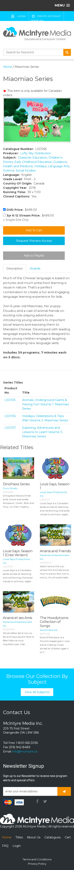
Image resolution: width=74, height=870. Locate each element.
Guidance (60, 162)
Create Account (49, 16)
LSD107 (10, 428)
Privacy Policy (37, 863)
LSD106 (10, 416)
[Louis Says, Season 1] (55, 468)
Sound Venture (48, 629)
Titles (19, 837)
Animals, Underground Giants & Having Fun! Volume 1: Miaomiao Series (45, 404)
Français (37, 20)
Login (21, 16)
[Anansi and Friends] (55, 535)
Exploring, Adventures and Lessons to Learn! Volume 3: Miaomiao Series (42, 432)
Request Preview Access (34, 241)
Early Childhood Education (33, 162)
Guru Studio (10, 488)
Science (8, 170)
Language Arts (58, 166)
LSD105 (10, 400)
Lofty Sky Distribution (35, 153)
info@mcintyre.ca (24, 751)
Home (7, 67)
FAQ (5, 846)
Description (14, 268)
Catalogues (52, 837)
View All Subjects (37, 692)
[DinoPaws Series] (18, 468)
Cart (68, 837)
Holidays (40, 166)
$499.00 (22, 210)
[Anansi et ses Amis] (18, 602)
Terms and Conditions (37, 859)
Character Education (32, 157)
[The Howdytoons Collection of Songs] (55, 602)
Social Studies (26, 170)
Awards (35, 268)
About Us (33, 837)
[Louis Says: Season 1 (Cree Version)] (18, 535)
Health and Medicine (18, 166)
